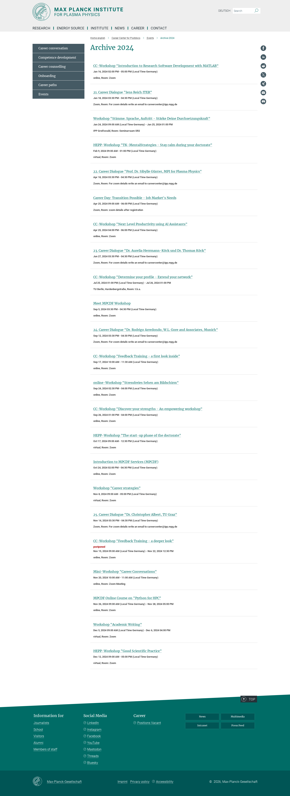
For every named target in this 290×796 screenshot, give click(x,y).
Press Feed (237, 725)
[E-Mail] (263, 93)
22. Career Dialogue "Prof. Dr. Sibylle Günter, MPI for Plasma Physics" (147, 171)
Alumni (38, 743)
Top (252, 699)
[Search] (256, 11)
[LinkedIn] (263, 57)
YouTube (93, 743)
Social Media (95, 715)
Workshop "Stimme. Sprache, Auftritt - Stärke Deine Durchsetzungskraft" (151, 118)
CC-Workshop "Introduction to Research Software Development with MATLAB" (156, 66)
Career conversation (53, 48)
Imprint (122, 782)
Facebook (94, 736)
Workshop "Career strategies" (117, 488)
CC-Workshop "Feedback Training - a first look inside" (136, 356)
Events (43, 94)
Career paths (47, 85)
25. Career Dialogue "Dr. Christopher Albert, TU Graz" (135, 514)
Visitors (39, 736)
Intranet (202, 725)
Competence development (57, 57)
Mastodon (94, 749)
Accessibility (164, 782)
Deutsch (224, 10)
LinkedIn (93, 723)
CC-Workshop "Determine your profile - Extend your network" (143, 277)
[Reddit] (263, 66)
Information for (49, 715)
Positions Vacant (149, 723)
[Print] (263, 101)
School (38, 729)
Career (140, 715)
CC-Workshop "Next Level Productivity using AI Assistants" (140, 224)
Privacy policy (140, 782)
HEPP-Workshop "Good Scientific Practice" (127, 651)
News (202, 716)
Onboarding (47, 76)
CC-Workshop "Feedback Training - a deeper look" (133, 541)
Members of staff (45, 749)
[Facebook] (263, 48)
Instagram (94, 729)
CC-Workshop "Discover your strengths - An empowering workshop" (147, 409)
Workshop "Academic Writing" (117, 624)
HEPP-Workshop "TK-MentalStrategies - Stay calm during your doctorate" (152, 145)
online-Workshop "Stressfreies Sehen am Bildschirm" (136, 383)
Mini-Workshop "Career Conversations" (125, 572)
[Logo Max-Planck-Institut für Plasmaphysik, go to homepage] (107, 12)
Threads (93, 756)
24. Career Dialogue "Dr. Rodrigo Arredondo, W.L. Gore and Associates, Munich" (155, 330)
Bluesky (92, 763)
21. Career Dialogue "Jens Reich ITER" (122, 92)
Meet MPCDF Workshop (112, 303)
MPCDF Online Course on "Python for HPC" (127, 598)
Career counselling (52, 67)
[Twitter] (263, 75)
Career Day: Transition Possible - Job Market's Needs (134, 198)
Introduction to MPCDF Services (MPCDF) (125, 462)
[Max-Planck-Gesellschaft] (40, 781)
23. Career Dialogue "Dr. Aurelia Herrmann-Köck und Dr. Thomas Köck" (149, 251)
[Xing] (263, 84)
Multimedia (238, 716)
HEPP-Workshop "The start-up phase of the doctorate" (137, 435)
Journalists (41, 723)
